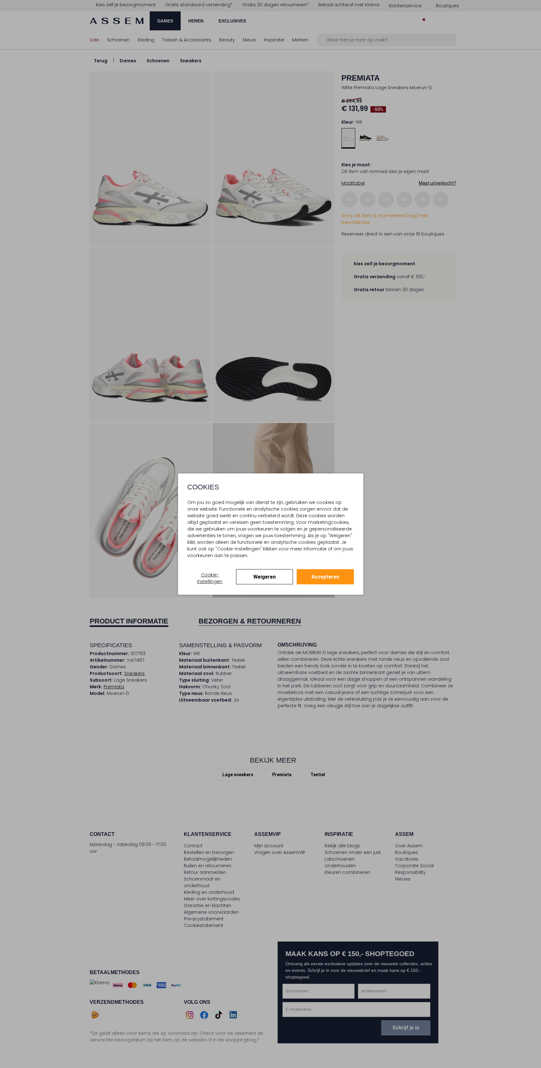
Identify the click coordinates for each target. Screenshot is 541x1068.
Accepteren (325, 577)
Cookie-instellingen (209, 578)
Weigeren (264, 577)
